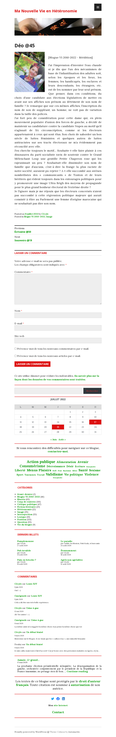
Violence (91, 474)
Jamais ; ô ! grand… (28, 660)
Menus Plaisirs (39, 470)
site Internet (61, 705)
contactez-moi (58, 451)
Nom (18, 310)
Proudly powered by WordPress (30, 732)
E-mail (19, 323)
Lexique (21, 517)
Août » (62, 439)
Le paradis (66, 541)
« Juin (53, 439)
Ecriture (80, 466)
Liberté (20, 470)
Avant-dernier (25, 494)
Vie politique (73, 474)
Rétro (74, 471)
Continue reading (77, 671)
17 (95, 422)
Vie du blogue (24, 524)
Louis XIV (31, 583)
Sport (20, 474)
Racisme (67, 471)
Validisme (54, 474)
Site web (19, 336)
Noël (54, 471)
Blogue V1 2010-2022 (34, 216)
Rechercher (92, 391)
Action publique (41, 462)
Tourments (30, 475)
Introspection (24, 514)
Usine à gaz (32, 608)
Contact (58, 712)
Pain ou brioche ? (26, 560)
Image (49, 216)
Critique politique (27, 504)
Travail (40, 475)
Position (21, 519)
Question (22, 522)
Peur (60, 471)
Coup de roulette (26, 501)
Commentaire (23, 271)
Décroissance (56, 466)
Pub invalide (24, 550)
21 (58, 427)
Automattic (74, 732)
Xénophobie (57, 478)
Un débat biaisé (34, 632)
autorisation (80, 685)
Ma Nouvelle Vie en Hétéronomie (45, 10)
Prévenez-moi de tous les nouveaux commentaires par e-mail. (53, 348)
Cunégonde (20, 596)
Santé (83, 470)
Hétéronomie (24, 509)
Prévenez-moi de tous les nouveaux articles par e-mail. (49, 355)
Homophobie (91, 467)
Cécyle (45, 214)
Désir (70, 466)
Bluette (21, 499)
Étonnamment (68, 550)
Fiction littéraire (26, 506)
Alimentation (66, 462)
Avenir (83, 462)
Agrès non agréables (72, 560)
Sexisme (94, 470)
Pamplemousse (25, 541)
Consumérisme (32, 466)
